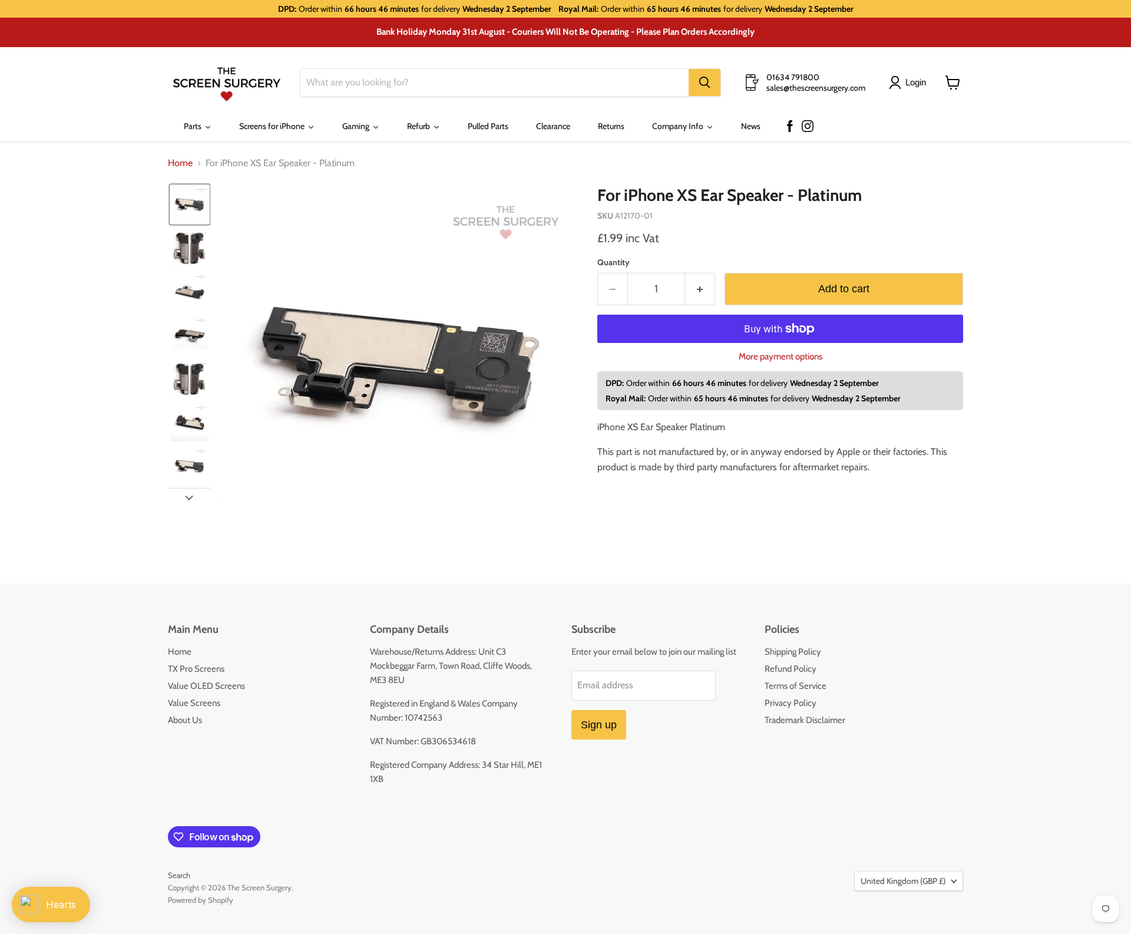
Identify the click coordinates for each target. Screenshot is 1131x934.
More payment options (780, 357)
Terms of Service (795, 686)
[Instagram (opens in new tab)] (807, 126)
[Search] (704, 82)
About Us (185, 720)
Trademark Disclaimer (805, 720)
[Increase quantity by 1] (700, 289)
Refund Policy (790, 669)
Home (180, 163)
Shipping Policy (793, 651)
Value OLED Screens (206, 686)
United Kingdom (903, 881)
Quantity (613, 262)
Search (179, 875)
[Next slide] (189, 497)
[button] (910, 82)
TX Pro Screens (196, 669)
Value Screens (194, 703)
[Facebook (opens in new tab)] (790, 126)
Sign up (599, 725)
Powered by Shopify (200, 900)
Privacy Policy (790, 703)
